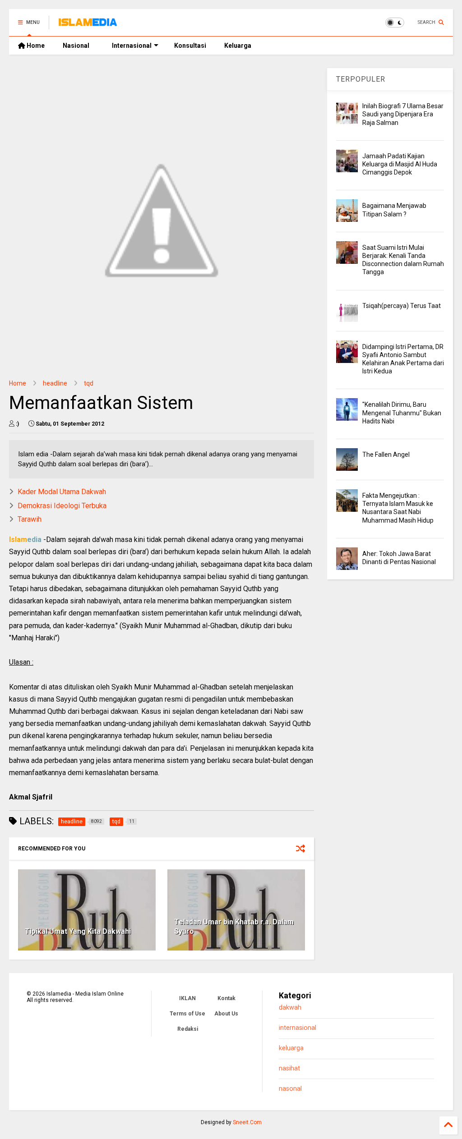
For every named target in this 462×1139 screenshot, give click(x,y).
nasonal (290, 1089)
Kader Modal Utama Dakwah (62, 491)
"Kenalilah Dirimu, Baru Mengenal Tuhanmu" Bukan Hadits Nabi (401, 412)
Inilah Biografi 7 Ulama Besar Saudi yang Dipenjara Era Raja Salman (403, 114)
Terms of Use (187, 1013)
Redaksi (187, 1029)
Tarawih (30, 519)
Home (35, 45)
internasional (297, 1028)
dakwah (290, 1007)
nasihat (289, 1068)
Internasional (132, 45)
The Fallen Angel (386, 454)
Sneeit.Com (247, 1122)
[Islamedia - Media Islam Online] (87, 25)
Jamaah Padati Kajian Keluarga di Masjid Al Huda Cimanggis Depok (399, 164)
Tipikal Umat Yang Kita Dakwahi (78, 931)
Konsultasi (190, 45)
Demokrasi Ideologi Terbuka (62, 505)
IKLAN (187, 998)
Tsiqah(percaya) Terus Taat (401, 305)
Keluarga (237, 45)
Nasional (76, 45)
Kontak (226, 998)
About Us (226, 1013)
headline (55, 383)
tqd (88, 383)
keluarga (291, 1048)
